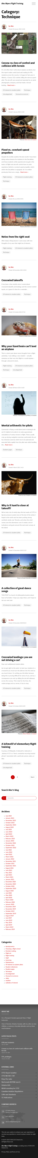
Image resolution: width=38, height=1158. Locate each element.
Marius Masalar (26, 733)
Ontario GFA (6, 1085)
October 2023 (10, 822)
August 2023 (10, 827)
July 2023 (9, 829)
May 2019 (9, 922)
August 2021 (10, 868)
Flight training (7, 177)
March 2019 (9, 927)
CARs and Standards (9, 1094)
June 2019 (9, 920)
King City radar (7, 1079)
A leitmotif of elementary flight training (19, 745)
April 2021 (9, 875)
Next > (33, 777)
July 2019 (9, 918)
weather (8, 980)
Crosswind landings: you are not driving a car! (17, 658)
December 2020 (11, 881)
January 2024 (10, 818)
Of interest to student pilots (11, 90)
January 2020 (10, 904)
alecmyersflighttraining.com (13, 1121)
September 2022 (11, 847)
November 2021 (11, 861)
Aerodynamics (10, 946)
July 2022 (9, 850)
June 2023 (9, 832)
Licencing (8, 960)
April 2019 (9, 925)
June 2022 (9, 852)
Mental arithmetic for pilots (17, 425)
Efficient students (8, 1042)
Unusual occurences (22, 94)
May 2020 (9, 895)
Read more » (11, 85)
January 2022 (10, 859)
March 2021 (9, 877)
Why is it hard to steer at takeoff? (15, 507)
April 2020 (9, 897)
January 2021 (10, 879)
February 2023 (10, 838)
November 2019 (11, 909)
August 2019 (10, 916)
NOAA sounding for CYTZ (10, 1088)
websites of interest (12, 983)
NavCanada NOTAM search (11, 1082)
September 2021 (11, 866)
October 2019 (10, 911)
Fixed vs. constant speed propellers (15, 151)
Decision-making (11, 951)
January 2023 (10, 841)
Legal (7, 958)
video (7, 978)
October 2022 (10, 845)
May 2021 (9, 872)
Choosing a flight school (13, 949)
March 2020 (9, 900)
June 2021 (9, 870)
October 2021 (10, 863)
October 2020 (10, 886)
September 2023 (11, 825)
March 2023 (9, 836)
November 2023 (11, 820)
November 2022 (11, 843)
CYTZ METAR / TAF (8, 1076)
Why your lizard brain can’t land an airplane (19, 347)
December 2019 (11, 906)
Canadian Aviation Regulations (12, 1091)
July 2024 (9, 816)
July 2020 (9, 893)
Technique (27, 90)
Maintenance (10, 962)
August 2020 (10, 891)
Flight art (8, 953)
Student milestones (12, 967)
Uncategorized (7, 94)
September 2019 (11, 913)
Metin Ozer (27, 139)
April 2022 (9, 854)
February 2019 (10, 929)
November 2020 (11, 884)
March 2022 (9, 857)
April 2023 (9, 834)
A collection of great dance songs (16, 589)
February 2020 (10, 902)
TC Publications (7, 1097)
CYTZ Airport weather (9, 1073)
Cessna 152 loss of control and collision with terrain (18, 64)
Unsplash (34, 139)
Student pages (7, 449)
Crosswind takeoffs (12, 280)
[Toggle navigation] (34, 3)
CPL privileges (6, 1057)
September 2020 (11, 888)
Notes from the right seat (16, 236)
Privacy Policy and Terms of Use (11, 1152)
